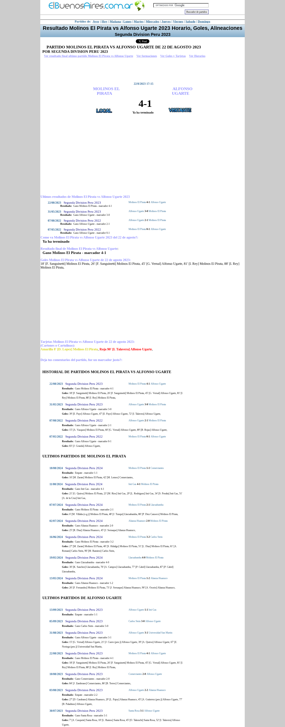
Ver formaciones (146, 56)
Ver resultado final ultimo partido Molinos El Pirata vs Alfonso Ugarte (88, 56)
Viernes (178, 21)
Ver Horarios (197, 56)
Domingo (204, 21)
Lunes (127, 21)
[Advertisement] (141, 70)
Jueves (166, 21)
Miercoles (152, 21)
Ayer (96, 21)
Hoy (104, 21)
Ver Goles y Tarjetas (173, 56)
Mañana (115, 21)
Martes (139, 21)
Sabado (190, 21)
